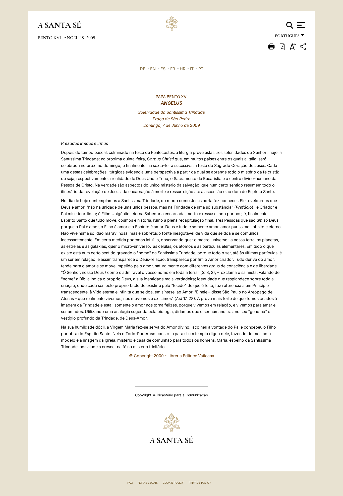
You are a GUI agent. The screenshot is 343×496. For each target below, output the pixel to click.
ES (162, 68)
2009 (90, 37)
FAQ (130, 482)
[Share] (303, 47)
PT (200, 68)
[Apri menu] (300, 25)
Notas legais (148, 482)
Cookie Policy (173, 482)
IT (192, 68)
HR (182, 68)
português (287, 37)
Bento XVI (50, 37)
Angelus (74, 37)
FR (172, 68)
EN (153, 68)
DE (142, 68)
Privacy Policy (200, 482)
